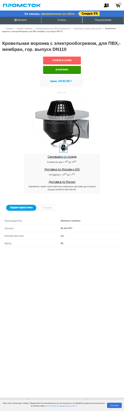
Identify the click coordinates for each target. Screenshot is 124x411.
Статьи (61, 20)
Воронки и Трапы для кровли (87, 28)
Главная (9, 28)
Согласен (114, 405)
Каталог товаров (24, 28)
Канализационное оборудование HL (53, 28)
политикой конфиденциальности (61, 406)
